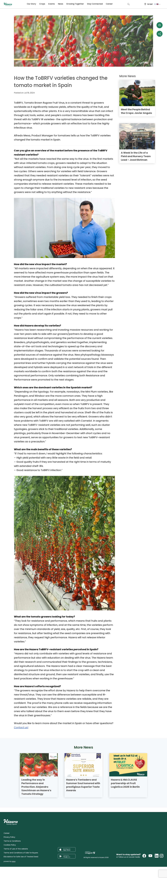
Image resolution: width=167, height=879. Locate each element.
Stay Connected (95, 3)
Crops (42, 3)
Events (51, 3)
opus (13, 861)
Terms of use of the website (16, 849)
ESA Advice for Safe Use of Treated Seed (21, 856)
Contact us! (21, 727)
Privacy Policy (9, 837)
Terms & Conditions (12, 841)
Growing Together (75, 3)
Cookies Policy (10, 845)
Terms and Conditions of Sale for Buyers (21, 852)
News (60, 3)
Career (109, 3)
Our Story (31, 3)
